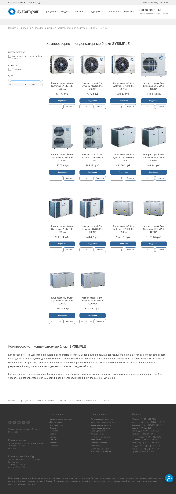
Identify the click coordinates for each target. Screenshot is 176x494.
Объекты (53, 440)
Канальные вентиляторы (102, 419)
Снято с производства (101, 449)
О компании (113, 11)
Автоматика (96, 440)
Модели (65, 11)
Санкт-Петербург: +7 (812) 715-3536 (148, 422)
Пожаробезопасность (100, 428)
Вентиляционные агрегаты (103, 422)
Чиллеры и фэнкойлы (100, 437)
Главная (12, 28)
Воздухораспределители (102, 425)
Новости (53, 443)
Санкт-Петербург (26, 456)
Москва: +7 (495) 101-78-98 (155, 2)
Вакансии (54, 428)
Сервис (53, 434)
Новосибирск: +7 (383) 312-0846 (146, 437)
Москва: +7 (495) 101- (142, 419)
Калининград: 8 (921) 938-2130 (146, 443)
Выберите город (15, 2)
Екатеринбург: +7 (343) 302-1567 (147, 425)
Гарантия (54, 431)
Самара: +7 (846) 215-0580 (144, 440)
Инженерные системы (101, 452)
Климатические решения (61, 419)
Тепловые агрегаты (99, 443)
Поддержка (96, 11)
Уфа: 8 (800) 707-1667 (142, 428)
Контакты (129, 11)
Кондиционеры (97, 434)
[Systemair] (10, 422)
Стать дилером (56, 425)
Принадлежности (98, 431)
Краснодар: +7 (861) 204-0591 (145, 431)
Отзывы (53, 437)
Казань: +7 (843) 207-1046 (144, 434)
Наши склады (35, 2)
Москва (22, 440)
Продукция (50, 11)
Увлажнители (97, 446)
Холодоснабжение (44, 28)
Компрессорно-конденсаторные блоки (77, 28)
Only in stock (17, 69)
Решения (80, 11)
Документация (56, 422)
